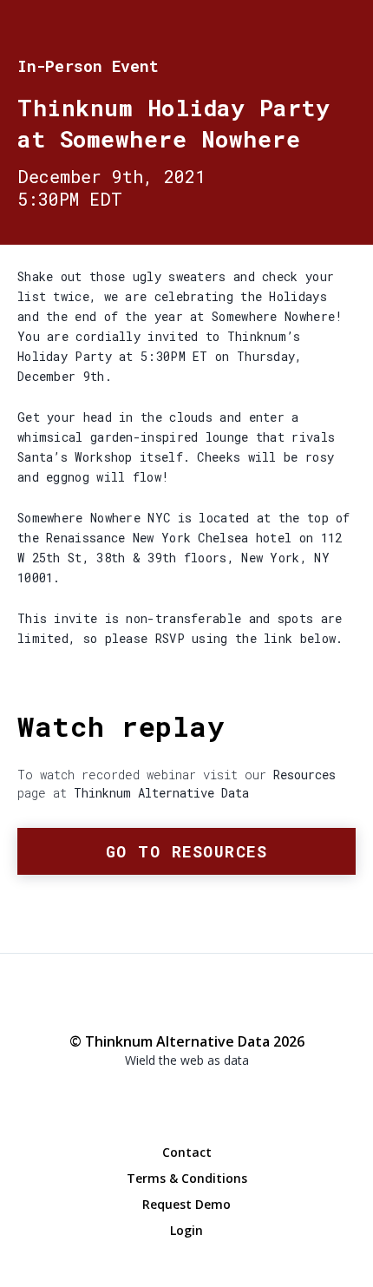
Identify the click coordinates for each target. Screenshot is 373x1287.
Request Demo (186, 1204)
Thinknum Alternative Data (342, 30)
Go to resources (187, 851)
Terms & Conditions (187, 1178)
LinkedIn (221, 1094)
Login (186, 1230)
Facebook (151, 1094)
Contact (187, 1152)
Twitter (186, 1093)
